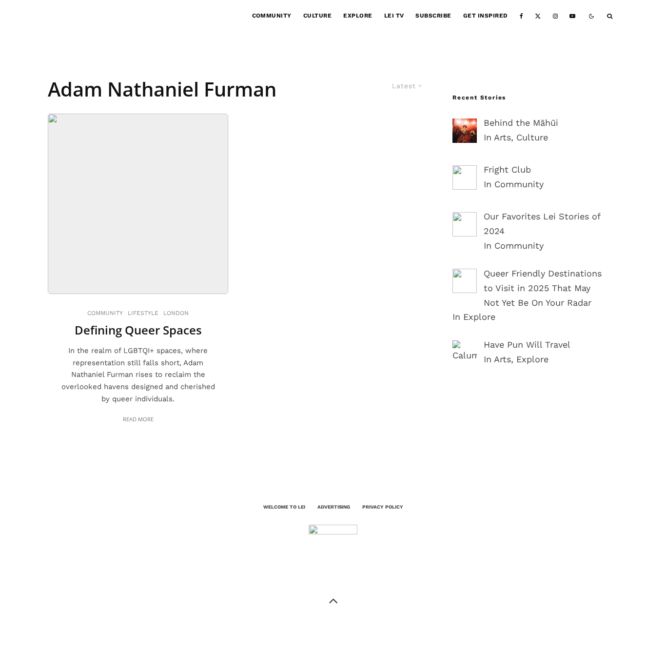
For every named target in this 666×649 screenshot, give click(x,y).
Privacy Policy (382, 507)
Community (272, 15)
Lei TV (394, 15)
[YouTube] (572, 16)
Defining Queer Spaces (138, 330)
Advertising (333, 507)
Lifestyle (143, 313)
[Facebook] (521, 16)
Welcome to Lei (284, 507)
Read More (138, 419)
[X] (538, 16)
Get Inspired (485, 15)
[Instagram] (555, 16)
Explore (357, 15)
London (176, 313)
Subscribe (433, 15)
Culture (317, 15)
